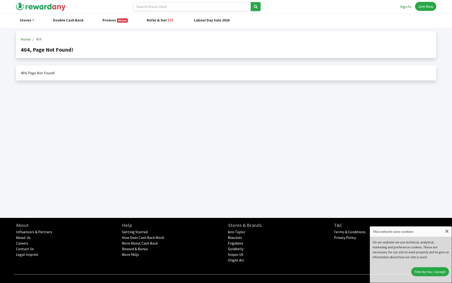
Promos (114, 20)
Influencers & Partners (34, 231)
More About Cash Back (140, 243)
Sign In (405, 6)
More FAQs (130, 254)
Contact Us (25, 248)
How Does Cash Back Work (143, 237)
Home (26, 39)
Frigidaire (235, 243)
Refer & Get (160, 20)
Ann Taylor (236, 231)
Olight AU (236, 260)
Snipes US (235, 254)
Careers (22, 243)
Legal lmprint (27, 254)
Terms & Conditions (350, 231)
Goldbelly (235, 248)
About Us (23, 237)
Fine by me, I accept (430, 271)
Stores (25, 20)
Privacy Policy (345, 237)
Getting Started (135, 231)
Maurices (235, 237)
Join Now (425, 6)
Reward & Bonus (135, 248)
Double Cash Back (68, 20)
